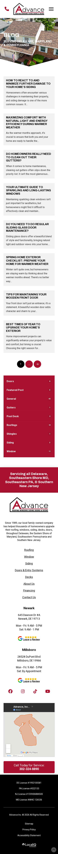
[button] (51, 9)
